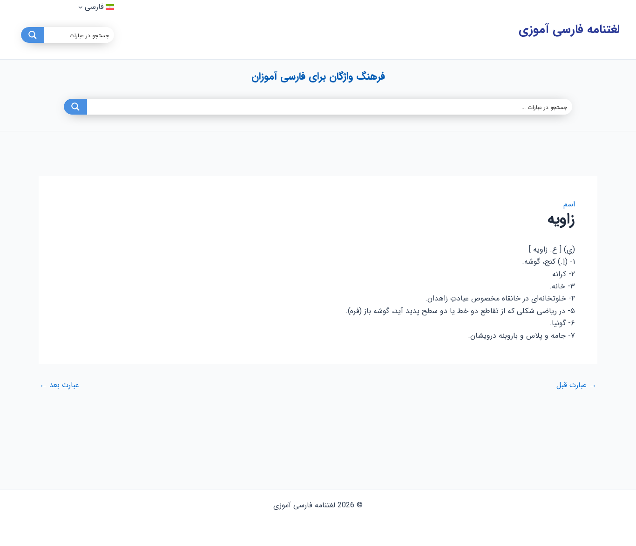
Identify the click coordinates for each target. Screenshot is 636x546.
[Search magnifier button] (32, 35)
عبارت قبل (576, 385)
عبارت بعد (59, 385)
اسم (569, 204)
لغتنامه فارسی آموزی (569, 29)
